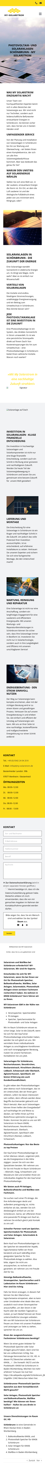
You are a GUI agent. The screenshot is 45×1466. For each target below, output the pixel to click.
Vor (38, 1460)
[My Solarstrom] (14, 7)
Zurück (32, 1460)
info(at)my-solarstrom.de (21, 766)
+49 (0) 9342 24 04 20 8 (18, 760)
